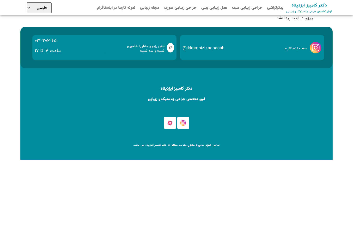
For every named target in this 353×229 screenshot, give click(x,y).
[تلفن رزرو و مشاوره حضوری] (170, 47)
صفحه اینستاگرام (296, 48)
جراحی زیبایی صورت (180, 7)
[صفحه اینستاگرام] (316, 48)
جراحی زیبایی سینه (247, 7)
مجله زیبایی (149, 7)
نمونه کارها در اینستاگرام (116, 7)
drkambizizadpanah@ (204, 48)
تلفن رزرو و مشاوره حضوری (145, 46)
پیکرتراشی (275, 7)
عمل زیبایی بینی (214, 7)
